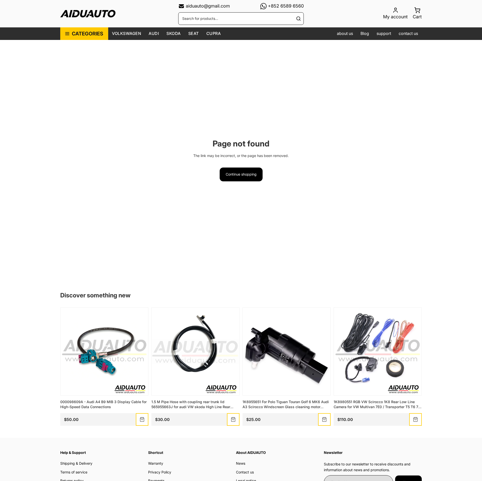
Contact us (245, 472)
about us (345, 33)
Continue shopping (241, 174)
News (240, 463)
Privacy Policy (159, 472)
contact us (408, 33)
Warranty (155, 463)
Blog (364, 33)
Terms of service (73, 472)
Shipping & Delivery (76, 463)
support (384, 33)
